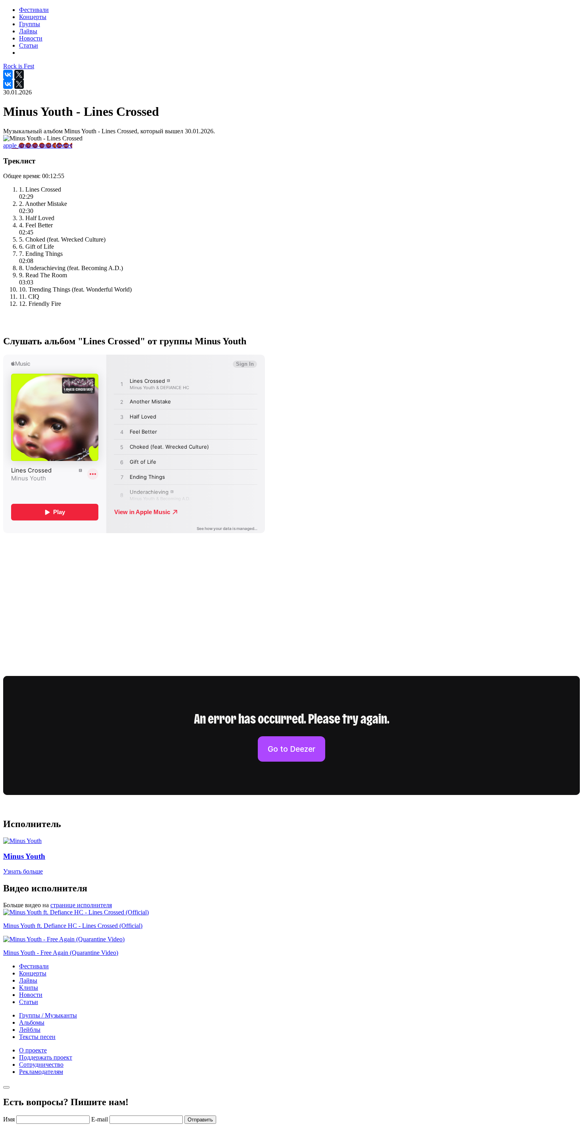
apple (10, 145)
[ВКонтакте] (8, 74)
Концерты (32, 973)
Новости (30, 994)
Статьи (28, 1001)
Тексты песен (37, 1036)
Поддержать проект (45, 1057)
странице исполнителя (81, 905)
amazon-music (37, 145)
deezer (64, 145)
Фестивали (34, 966)
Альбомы (31, 1022)
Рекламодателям (41, 1071)
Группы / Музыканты (48, 1015)
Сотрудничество (41, 1064)
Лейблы (29, 1029)
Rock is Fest (18, 66)
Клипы (28, 987)
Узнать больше (23, 871)
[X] (19, 74)
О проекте (33, 1050)
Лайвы (28, 980)
